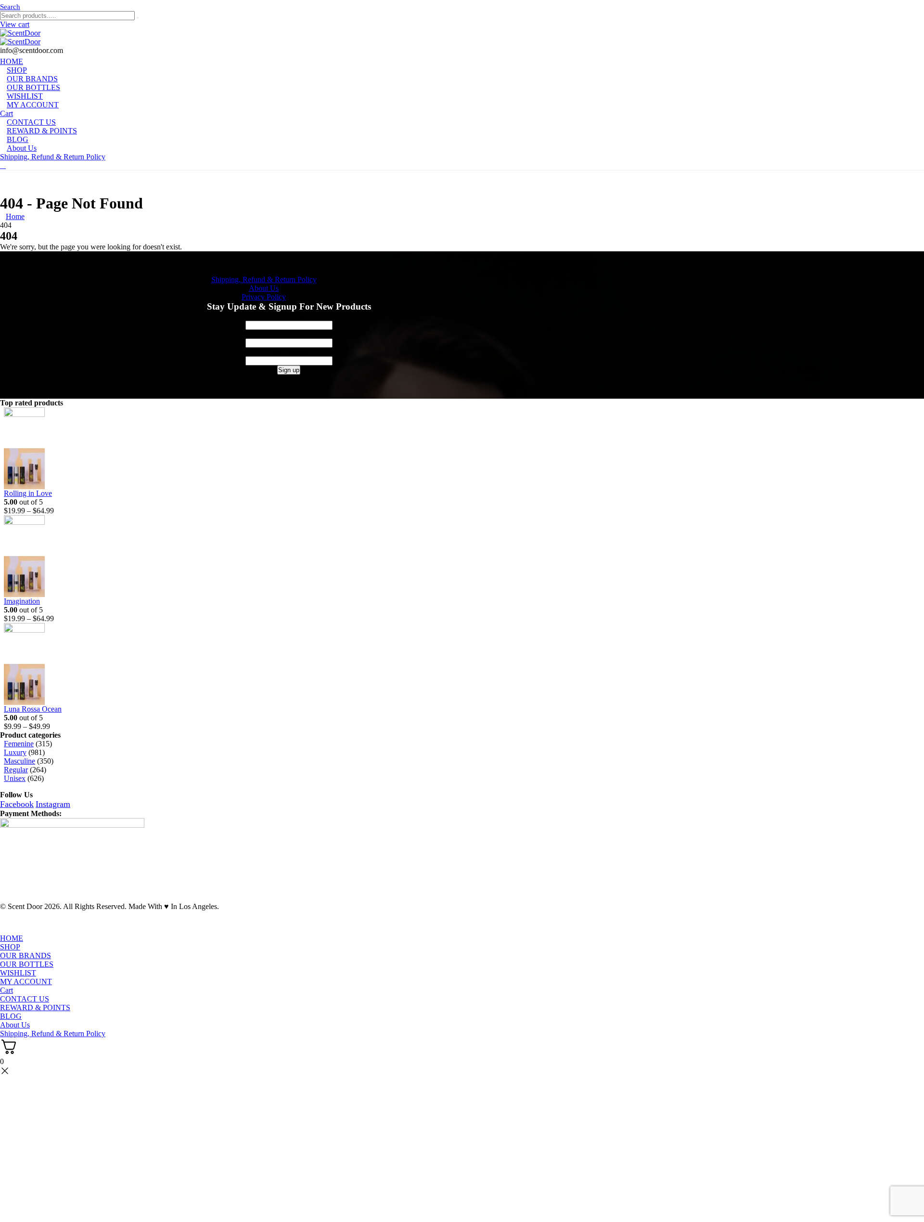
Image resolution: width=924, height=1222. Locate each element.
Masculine (19, 761)
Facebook (17, 804)
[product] (419, 448)
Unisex (15, 778)
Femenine (19, 744)
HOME (11, 938)
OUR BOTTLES (26, 964)
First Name (289, 316)
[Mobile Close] (6, 929)
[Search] (138, 18)
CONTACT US (24, 999)
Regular (16, 770)
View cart (14, 24)
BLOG (11, 1016)
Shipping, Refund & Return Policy (52, 157)
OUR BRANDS (25, 955)
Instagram (53, 804)
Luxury (15, 752)
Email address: (289, 352)
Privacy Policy (264, 297)
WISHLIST (18, 973)
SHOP (10, 947)
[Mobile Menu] (3, 165)
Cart (6, 990)
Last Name (289, 334)
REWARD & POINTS (42, 131)
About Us (22, 148)
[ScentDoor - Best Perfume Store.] (462, 37)
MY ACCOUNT (33, 105)
